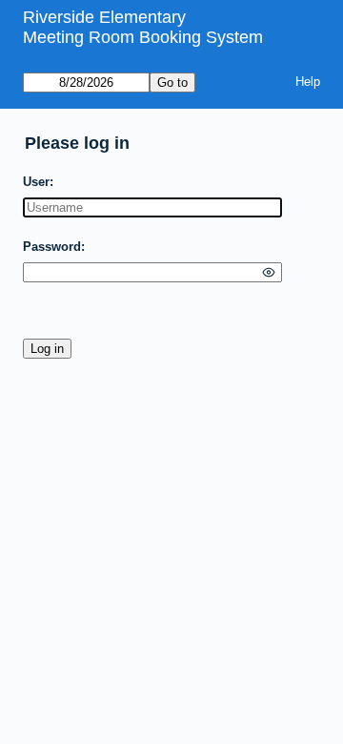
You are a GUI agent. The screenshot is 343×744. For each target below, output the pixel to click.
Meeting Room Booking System (143, 37)
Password (52, 246)
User (36, 182)
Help (307, 81)
